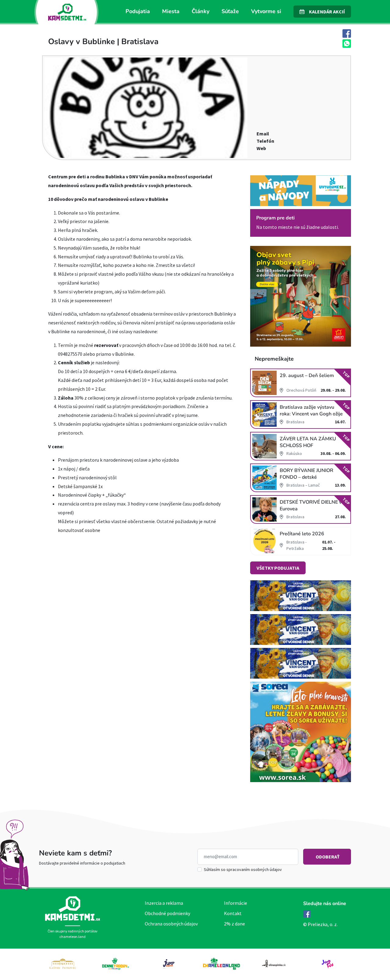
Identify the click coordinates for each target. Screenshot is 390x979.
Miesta (170, 11)
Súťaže (230, 11)
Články (200, 11)
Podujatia (138, 11)
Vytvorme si (266, 11)
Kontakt (233, 913)
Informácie (235, 903)
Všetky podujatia (278, 568)
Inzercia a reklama (164, 903)
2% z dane (234, 924)
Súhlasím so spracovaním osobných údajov (243, 869)
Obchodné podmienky (167, 913)
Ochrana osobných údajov (171, 924)
